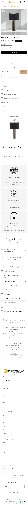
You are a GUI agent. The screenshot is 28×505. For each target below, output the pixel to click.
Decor (4, 430)
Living (4, 419)
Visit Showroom (14, 63)
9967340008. (14, 78)
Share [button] (4, 106)
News (4, 402)
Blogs (4, 395)
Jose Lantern (13, 349)
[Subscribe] (22, 486)
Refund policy (19, 503)
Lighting (5, 433)
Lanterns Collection (14, 331)
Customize (6, 392)
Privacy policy (12, 501)
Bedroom (5, 426)
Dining (5, 423)
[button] (3, 2)
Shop (8, 6)
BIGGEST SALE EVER (8, 399)
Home (5, 6)
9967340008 (11, 469)
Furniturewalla (13, 499)
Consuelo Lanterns (14, 347)
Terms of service (11, 503)
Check (23, 71)
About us (5, 388)
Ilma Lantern (14, 354)
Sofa (4, 416)
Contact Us (6, 406)
